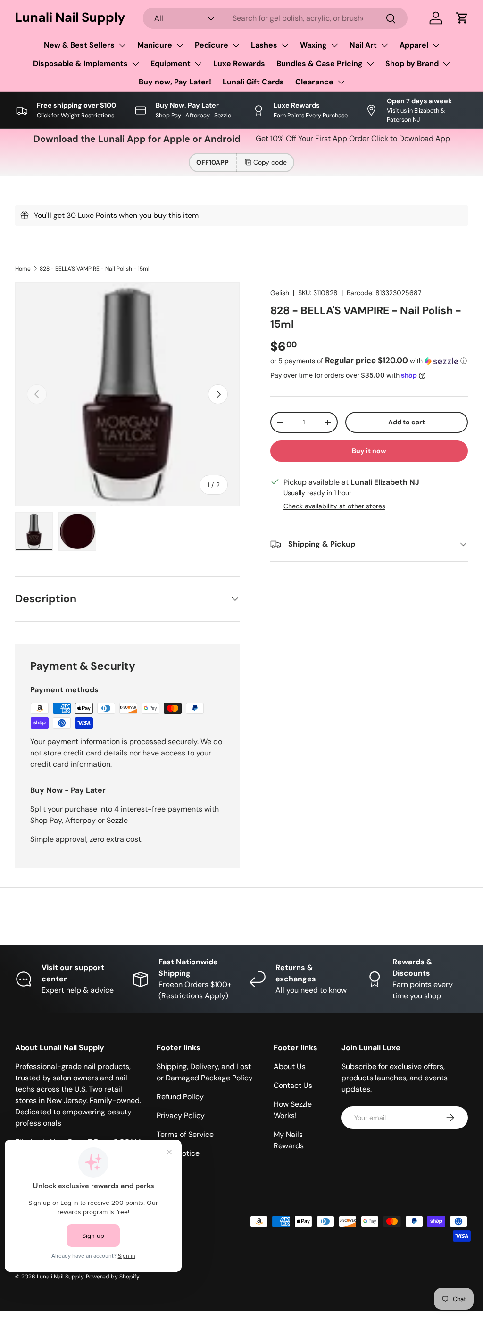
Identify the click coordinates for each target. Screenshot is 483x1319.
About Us (290, 1066)
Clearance (314, 82)
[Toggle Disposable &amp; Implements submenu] (135, 63)
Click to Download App (410, 138)
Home (23, 269)
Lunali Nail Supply (60, 1276)
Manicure (154, 45)
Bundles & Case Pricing (319, 63)
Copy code (270, 162)
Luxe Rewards (239, 63)
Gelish (279, 293)
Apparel (414, 45)
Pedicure (211, 45)
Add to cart (406, 422)
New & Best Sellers (79, 45)
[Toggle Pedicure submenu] (236, 45)
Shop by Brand (412, 63)
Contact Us (293, 1085)
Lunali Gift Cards (253, 82)
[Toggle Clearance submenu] (341, 82)
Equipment (170, 63)
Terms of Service (185, 1134)
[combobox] (275, 18)
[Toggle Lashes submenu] (285, 45)
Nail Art (363, 45)
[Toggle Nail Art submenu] (384, 45)
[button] (462, 18)
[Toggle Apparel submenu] (435, 45)
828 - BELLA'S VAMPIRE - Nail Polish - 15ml (95, 269)
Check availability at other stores (334, 506)
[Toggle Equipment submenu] (198, 63)
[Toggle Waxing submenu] (334, 45)
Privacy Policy (181, 1115)
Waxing (313, 45)
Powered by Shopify (113, 1276)
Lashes (264, 45)
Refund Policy (180, 1097)
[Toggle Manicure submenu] (179, 45)
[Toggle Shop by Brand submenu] (446, 63)
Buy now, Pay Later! (175, 82)
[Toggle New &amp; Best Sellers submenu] (122, 45)
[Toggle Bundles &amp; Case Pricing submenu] (370, 63)
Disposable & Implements (80, 63)
